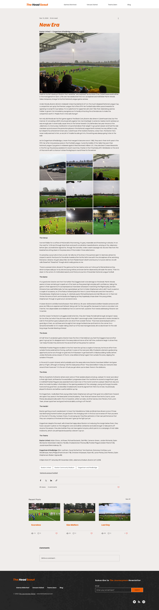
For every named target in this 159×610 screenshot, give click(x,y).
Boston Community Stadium (64, 467)
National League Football (49, 473)
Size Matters (72, 525)
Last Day (105, 525)
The (29, 5)
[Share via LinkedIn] (51, 480)
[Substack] (143, 601)
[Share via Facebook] (40, 480)
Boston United (46, 467)
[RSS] (139, 601)
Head (36, 5)
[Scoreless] (44, 512)
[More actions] (118, 18)
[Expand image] (52, 167)
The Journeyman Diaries (27, 594)
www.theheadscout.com (45, 594)
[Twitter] (134, 601)
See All (128, 499)
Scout (44, 5)
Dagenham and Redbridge (87, 467)
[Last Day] (114, 512)
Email (97, 586)
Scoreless (36, 525)
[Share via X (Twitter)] (46, 480)
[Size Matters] (79, 512)
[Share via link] (56, 480)
